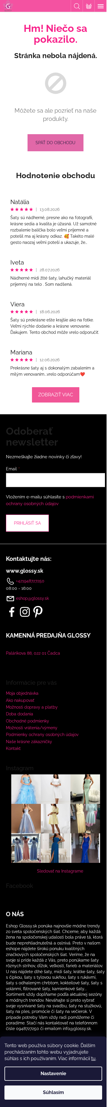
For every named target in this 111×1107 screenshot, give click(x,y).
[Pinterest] (38, 612)
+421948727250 (29, 580)
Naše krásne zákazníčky (29, 741)
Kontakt (13, 748)
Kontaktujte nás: (29, 559)
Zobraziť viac (55, 395)
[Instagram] (25, 612)
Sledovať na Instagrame (60, 871)
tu (93, 1058)
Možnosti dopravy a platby (32, 707)
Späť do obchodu (55, 142)
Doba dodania (19, 714)
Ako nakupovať (20, 700)
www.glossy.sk (24, 571)
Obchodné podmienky (27, 721)
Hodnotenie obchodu (55, 175)
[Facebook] (12, 612)
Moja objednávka (22, 693)
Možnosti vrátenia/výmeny (31, 727)
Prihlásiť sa (27, 523)
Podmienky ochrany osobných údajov (42, 734)
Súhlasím (53, 1092)
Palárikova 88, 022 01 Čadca (33, 653)
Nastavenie (53, 1073)
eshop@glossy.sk (32, 598)
